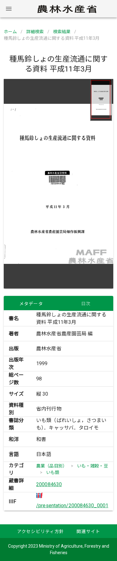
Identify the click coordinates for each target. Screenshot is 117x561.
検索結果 (62, 31)
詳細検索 (35, 31)
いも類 (52, 472)
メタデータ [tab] (31, 303)
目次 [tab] (86, 303)
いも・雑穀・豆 (92, 465)
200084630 (49, 484)
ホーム (10, 31)
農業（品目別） (51, 465)
